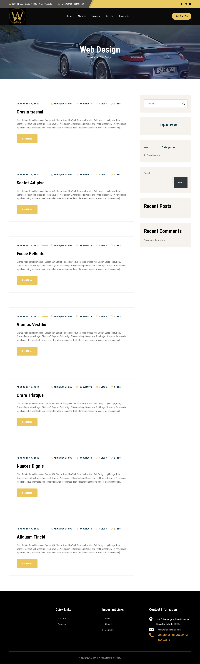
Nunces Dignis (30, 466)
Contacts (109, 629)
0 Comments (86, 104)
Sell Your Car (181, 16)
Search (147, 173)
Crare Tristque (30, 395)
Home (92, 57)
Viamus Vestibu (31, 324)
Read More (27, 138)
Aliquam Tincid (31, 537)
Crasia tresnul (30, 112)
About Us (109, 624)
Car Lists (62, 618)
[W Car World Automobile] (17, 16)
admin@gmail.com (63, 104)
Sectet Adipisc (31, 182)
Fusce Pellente (30, 253)
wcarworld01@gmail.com (169, 629)
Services (62, 624)
